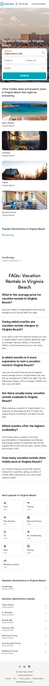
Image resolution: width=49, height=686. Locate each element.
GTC (15, 678)
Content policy (37, 678)
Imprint (8, 678)
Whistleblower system (24, 682)
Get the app (23, 4)
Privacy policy (24, 678)
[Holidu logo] (7, 4)
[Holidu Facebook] (29, 666)
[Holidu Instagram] (20, 666)
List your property (39, 4)
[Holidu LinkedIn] (24, 666)
